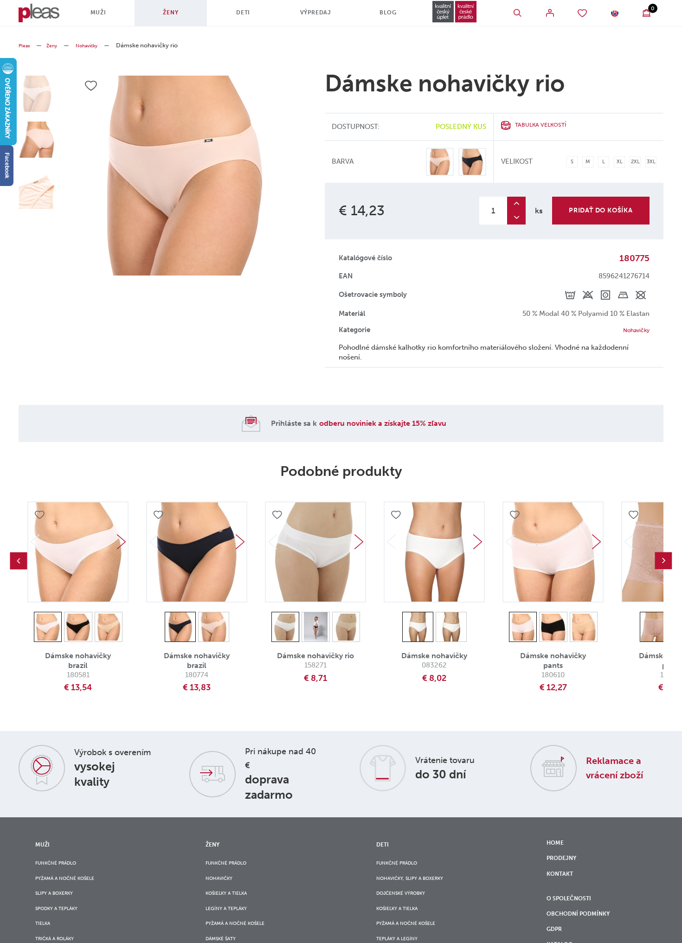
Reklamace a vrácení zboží (622, 769)
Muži (106, 16)
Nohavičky (97, 45)
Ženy (173, 16)
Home (557, 846)
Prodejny (565, 865)
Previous (18, 562)
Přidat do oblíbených (41, 518)
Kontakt (563, 884)
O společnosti (575, 915)
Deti (241, 16)
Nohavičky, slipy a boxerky (419, 884)
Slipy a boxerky (59, 903)
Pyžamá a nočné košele (72, 884)
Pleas (26, 45)
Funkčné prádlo (62, 865)
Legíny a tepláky (232, 922)
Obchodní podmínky (585, 934)
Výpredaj (308, 16)
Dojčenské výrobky (408, 903)
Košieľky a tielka (232, 903)
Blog (374, 16)
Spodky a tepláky (63, 922)
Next (121, 543)
